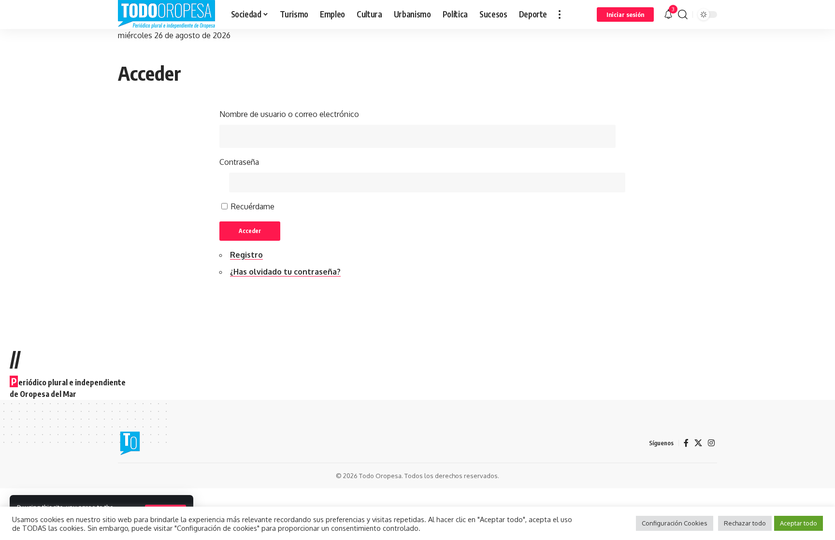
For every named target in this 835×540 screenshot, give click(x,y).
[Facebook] (686, 443)
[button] (559, 14)
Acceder (250, 230)
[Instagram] (711, 443)
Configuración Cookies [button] (674, 523)
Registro (246, 255)
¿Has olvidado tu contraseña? (285, 272)
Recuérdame (252, 206)
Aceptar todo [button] (798, 523)
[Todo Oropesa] (167, 14)
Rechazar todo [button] (745, 523)
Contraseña (239, 162)
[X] (698, 443)
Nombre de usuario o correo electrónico (289, 114)
